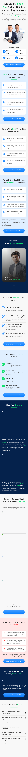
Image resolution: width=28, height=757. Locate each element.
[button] (14, 65)
